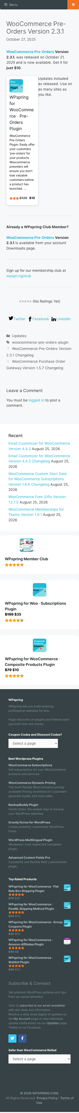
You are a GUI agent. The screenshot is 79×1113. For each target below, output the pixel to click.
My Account (22, 1018)
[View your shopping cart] (73, 4)
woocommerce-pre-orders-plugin (40, 342)
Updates (19, 336)
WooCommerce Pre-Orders (30, 52)
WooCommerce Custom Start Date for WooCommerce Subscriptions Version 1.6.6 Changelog (37, 479)
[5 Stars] (30, 301)
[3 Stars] (25, 301)
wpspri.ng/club (18, 276)
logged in (36, 400)
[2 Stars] (22, 301)
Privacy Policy (47, 1098)
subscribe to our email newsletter (42, 1005)
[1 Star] (20, 301)
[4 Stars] (28, 301)
